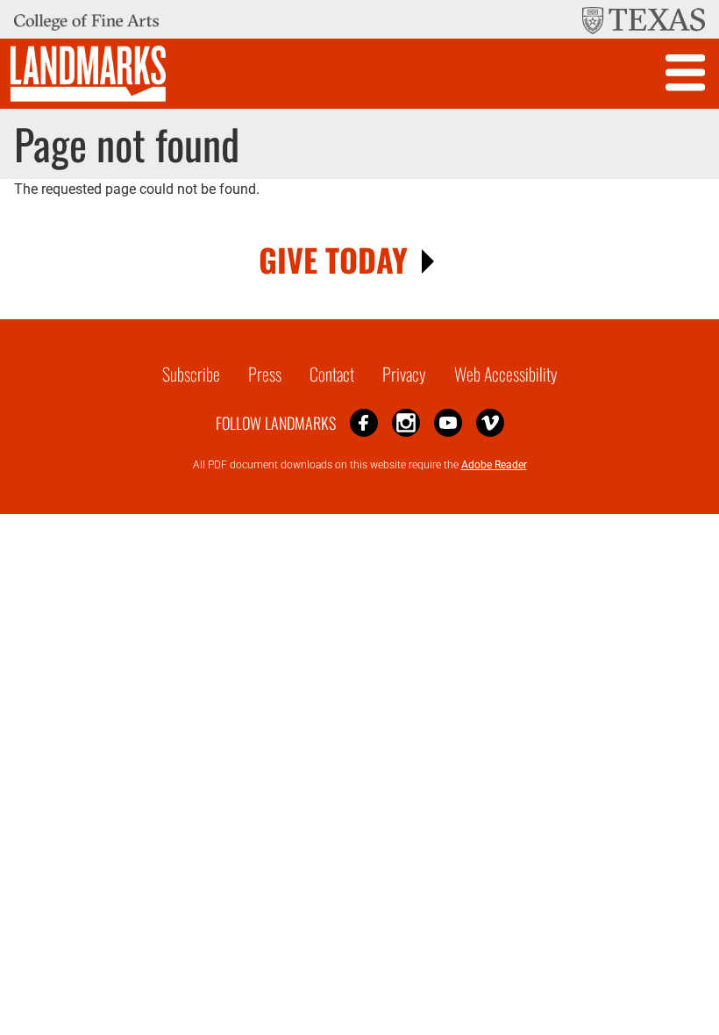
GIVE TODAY (333, 259)
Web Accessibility (506, 373)
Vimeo (490, 422)
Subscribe (191, 373)
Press (264, 373)
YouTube (448, 422)
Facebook (363, 422)
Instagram (405, 422)
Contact (332, 373)
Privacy (404, 373)
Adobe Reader (494, 465)
